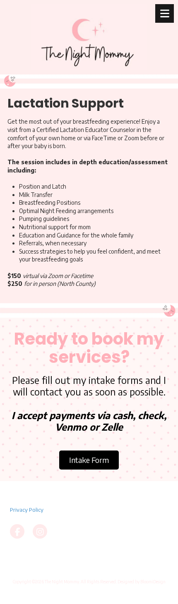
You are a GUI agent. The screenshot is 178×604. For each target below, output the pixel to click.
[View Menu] (164, 13)
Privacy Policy (26, 509)
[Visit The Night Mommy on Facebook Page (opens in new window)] (17, 531)
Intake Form (89, 459)
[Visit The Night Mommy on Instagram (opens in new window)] (40, 531)
